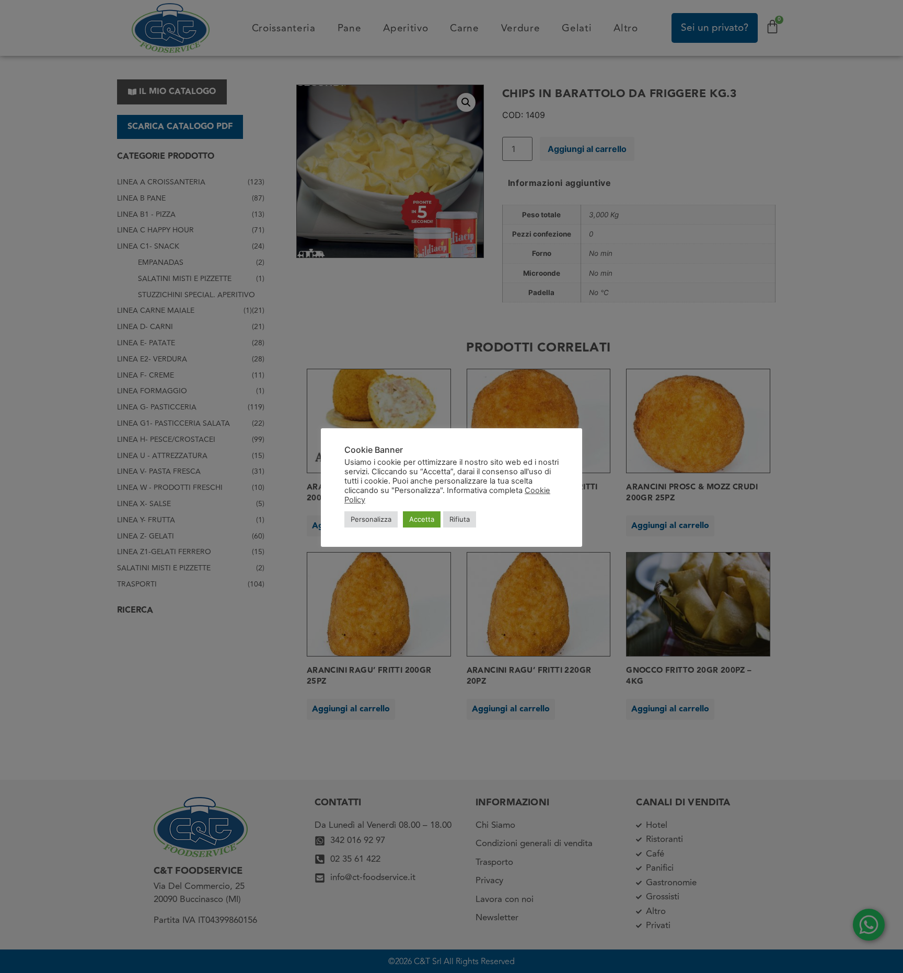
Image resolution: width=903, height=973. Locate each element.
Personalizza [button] (371, 519)
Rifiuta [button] (459, 519)
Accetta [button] (421, 519)
